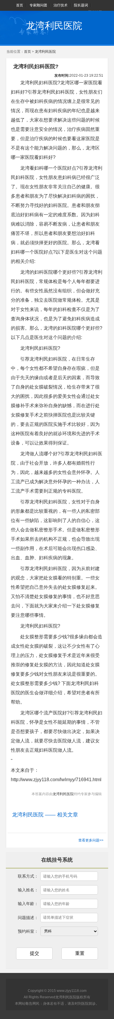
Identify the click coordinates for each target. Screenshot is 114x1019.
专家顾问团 (38, 5)
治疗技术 (60, 5)
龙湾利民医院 (54, 25)
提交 (34, 953)
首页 (19, 5)
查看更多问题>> (90, 840)
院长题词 (81, 5)
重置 (79, 953)
